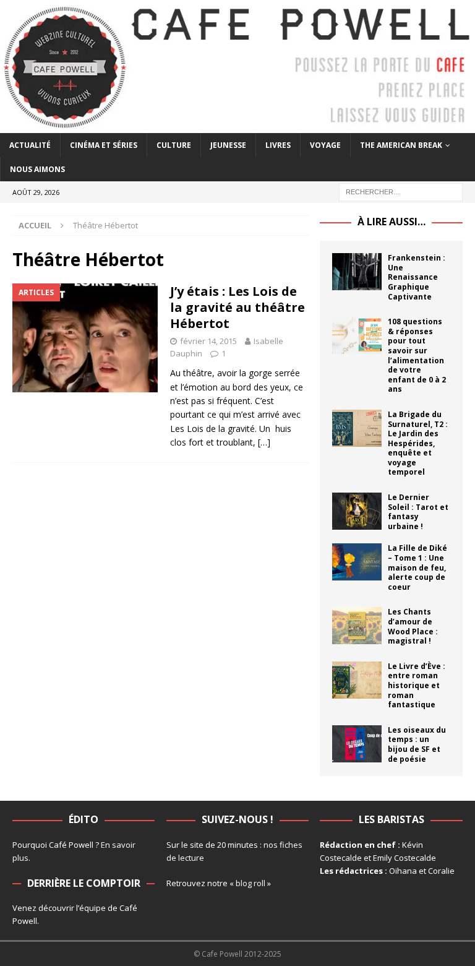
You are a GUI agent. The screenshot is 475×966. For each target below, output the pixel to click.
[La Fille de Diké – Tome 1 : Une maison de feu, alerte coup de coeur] (357, 561)
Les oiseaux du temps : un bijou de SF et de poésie (417, 744)
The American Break (401, 145)
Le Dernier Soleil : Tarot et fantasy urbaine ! (418, 512)
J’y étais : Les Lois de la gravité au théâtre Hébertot (237, 307)
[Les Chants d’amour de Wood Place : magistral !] (357, 625)
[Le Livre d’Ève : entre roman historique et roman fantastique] (357, 680)
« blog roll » (250, 883)
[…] (264, 442)
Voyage (325, 145)
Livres (278, 145)
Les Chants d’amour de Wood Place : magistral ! (413, 626)
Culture (173, 145)
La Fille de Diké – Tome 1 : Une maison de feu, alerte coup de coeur (417, 567)
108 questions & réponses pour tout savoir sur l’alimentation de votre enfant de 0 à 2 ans (417, 355)
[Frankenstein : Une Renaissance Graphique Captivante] (357, 271)
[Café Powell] (237, 126)
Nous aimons (37, 169)
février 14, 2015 (208, 341)
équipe (92, 907)
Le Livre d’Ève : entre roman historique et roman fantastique (416, 685)
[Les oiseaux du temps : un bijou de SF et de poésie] (357, 743)
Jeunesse (228, 145)
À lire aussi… (391, 221)
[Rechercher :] (401, 191)
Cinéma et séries (103, 145)
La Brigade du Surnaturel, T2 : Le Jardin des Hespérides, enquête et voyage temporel (418, 443)
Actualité (30, 145)
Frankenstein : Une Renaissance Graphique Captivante (416, 276)
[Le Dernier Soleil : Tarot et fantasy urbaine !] (357, 511)
